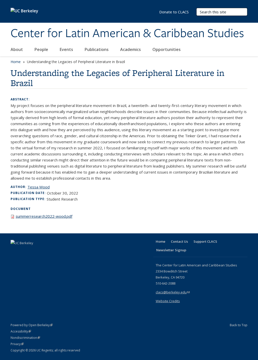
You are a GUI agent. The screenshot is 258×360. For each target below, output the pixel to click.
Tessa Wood (38, 186)
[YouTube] (35, 251)
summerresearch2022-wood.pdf (44, 216)
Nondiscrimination (25, 338)
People (42, 49)
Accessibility (21, 331)
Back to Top (238, 325)
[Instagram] (45, 251)
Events (67, 49)
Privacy (17, 344)
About (17, 49)
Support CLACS (205, 241)
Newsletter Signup (171, 250)
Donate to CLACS (174, 11)
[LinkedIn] (25, 251)
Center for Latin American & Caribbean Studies (127, 33)
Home (16, 61)
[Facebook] (15, 251)
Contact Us (179, 241)
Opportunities (167, 49)
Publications (97, 49)
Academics (131, 49)
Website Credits (168, 301)
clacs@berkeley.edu (173, 292)
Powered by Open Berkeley (32, 325)
